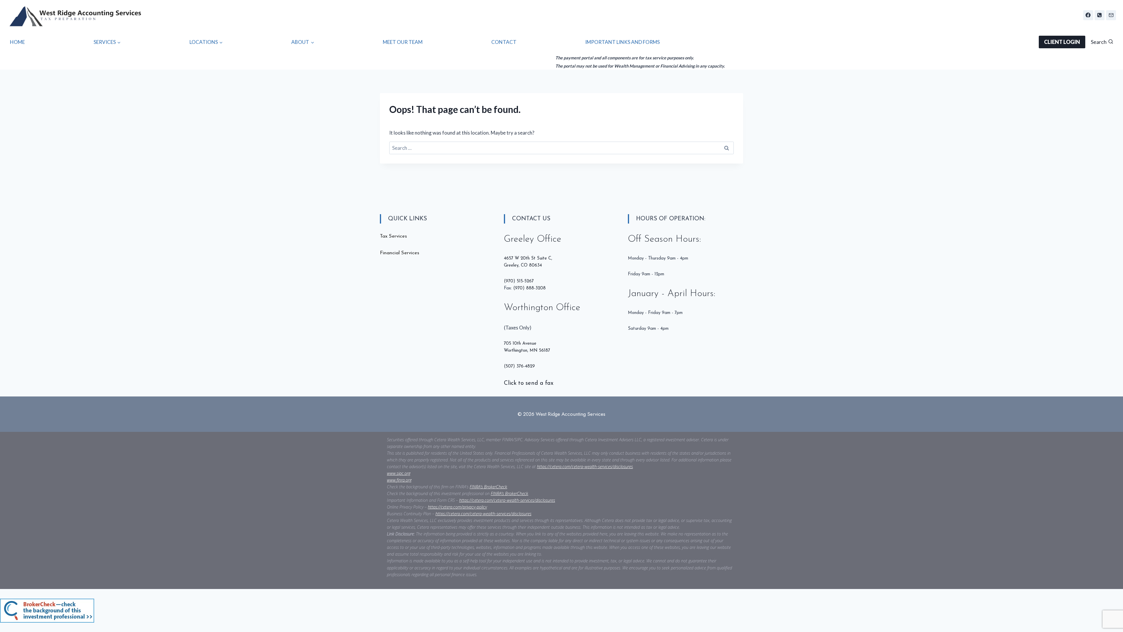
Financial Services (399, 252)
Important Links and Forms (622, 42)
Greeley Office (532, 239)
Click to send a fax (528, 383)
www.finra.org (399, 480)
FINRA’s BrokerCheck (488, 487)
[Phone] (1100, 15)
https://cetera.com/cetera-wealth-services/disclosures (585, 466)
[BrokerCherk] (108, 611)
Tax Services (393, 236)
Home (17, 42)
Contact (503, 42)
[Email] (1111, 15)
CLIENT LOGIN (1062, 42)
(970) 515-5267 (519, 281)
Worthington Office (542, 307)
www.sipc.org (398, 473)
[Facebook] (1088, 15)
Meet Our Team (403, 42)
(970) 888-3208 (529, 288)
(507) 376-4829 (519, 366)
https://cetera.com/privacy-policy (457, 507)
